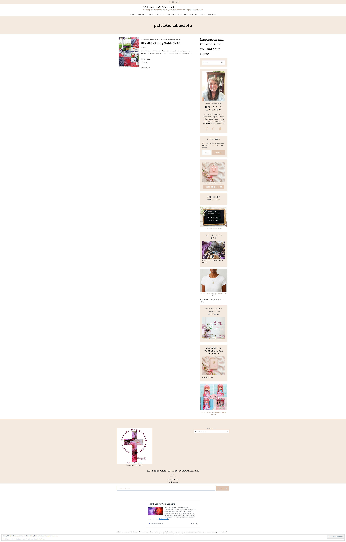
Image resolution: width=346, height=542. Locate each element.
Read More (145, 67)
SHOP (203, 14)
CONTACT (160, 14)
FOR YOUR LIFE (191, 14)
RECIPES (212, 14)
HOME (133, 14)
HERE (208, 124)
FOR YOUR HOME (174, 14)
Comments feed (173, 480)
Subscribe (218, 153)
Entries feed (173, 477)
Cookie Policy (40, 539)
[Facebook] (176, 1)
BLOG (150, 14)
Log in (173, 474)
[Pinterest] (169, 1)
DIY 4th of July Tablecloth (160, 43)
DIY (142, 39)
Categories (211, 429)
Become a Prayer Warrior (134, 465)
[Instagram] (173, 1)
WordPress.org (173, 482)
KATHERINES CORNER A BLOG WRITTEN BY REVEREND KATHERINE (162, 39)
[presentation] (131, 52)
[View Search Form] (179, 1)
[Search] (222, 62)
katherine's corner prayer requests (213, 351)
